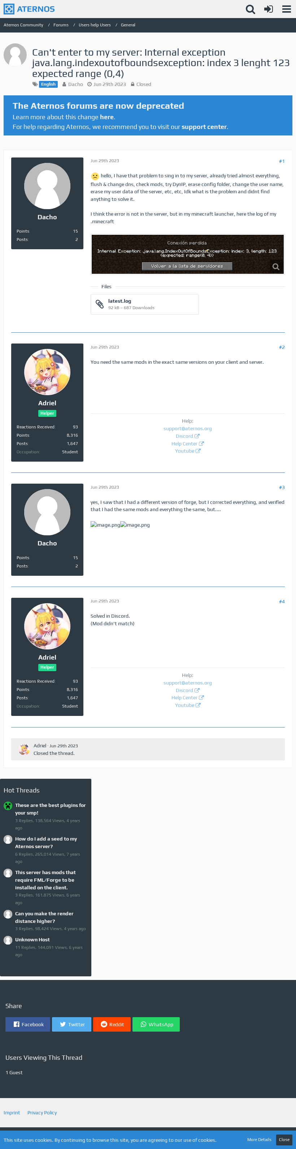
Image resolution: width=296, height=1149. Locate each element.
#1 (282, 161)
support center (204, 126)
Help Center (184, 443)
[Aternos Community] (29, 9)
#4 (282, 601)
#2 (282, 347)
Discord (184, 436)
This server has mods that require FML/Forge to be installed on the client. (45, 879)
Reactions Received (36, 426)
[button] (286, 9)
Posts (22, 239)
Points (23, 231)
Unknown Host (32, 939)
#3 (282, 487)
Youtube (184, 451)
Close (284, 1139)
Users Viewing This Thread (43, 1057)
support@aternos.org (188, 428)
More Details (259, 1139)
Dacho (75, 84)
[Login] (268, 9)
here (107, 117)
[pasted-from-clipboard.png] (188, 254)
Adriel (40, 745)
